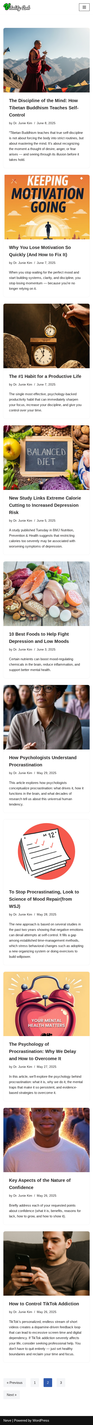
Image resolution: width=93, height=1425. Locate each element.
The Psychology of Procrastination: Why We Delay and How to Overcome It (42, 1051)
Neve (7, 1420)
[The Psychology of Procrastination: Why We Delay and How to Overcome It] (46, 1004)
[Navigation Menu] (84, 7)
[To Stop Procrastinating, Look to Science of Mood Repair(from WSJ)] (46, 851)
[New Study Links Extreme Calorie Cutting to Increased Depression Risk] (46, 457)
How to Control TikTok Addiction (44, 1303)
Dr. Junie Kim (22, 123)
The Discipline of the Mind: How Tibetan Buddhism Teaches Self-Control (44, 107)
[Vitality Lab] (18, 7)
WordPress (41, 1420)
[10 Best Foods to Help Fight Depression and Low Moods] (46, 593)
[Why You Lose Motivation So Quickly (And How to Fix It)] (46, 207)
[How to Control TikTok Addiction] (46, 1263)
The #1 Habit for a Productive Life (45, 376)
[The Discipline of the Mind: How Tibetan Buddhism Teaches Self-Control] (46, 60)
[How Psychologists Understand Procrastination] (46, 717)
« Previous (15, 1383)
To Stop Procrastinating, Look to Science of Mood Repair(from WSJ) (44, 899)
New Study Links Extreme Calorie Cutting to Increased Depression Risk (45, 505)
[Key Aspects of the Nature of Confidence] (46, 1140)
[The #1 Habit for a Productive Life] (46, 336)
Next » (11, 1395)
